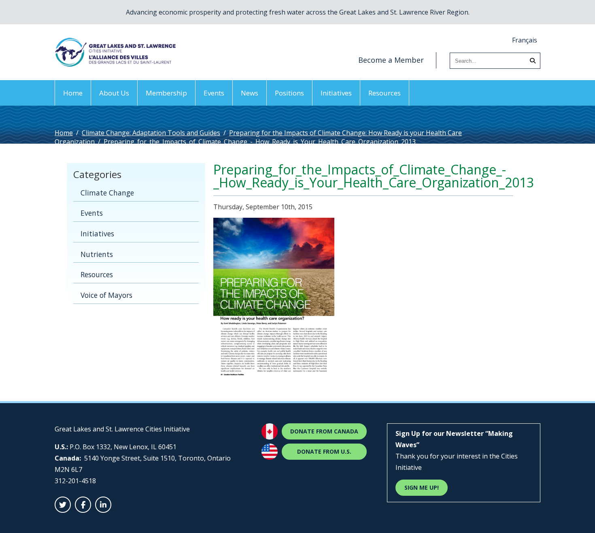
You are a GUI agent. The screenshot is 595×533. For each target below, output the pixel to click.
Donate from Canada (324, 431)
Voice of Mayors (106, 295)
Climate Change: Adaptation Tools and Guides (151, 132)
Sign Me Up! (421, 487)
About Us (114, 93)
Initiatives (336, 93)
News (249, 93)
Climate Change (107, 192)
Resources (384, 93)
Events (214, 93)
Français (524, 40)
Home (73, 93)
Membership (166, 93)
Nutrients (97, 254)
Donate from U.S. (324, 451)
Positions (289, 93)
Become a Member (391, 60)
